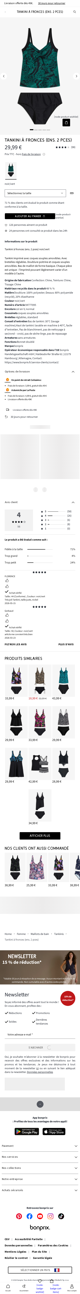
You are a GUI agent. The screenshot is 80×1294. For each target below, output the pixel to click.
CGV (7, 1239)
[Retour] (5, 12)
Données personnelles (40, 1072)
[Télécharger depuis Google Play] (27, 1131)
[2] (36, 129)
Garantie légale (42, 1258)
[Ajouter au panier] (66, 122)
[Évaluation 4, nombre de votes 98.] (62, 147)
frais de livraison (31, 154)
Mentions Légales (15, 1252)
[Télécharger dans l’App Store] (54, 1131)
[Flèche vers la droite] (76, 76)
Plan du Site (39, 1252)
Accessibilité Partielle (29, 1239)
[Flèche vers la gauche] (3, 76)
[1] (31, 129)
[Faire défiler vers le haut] (40, 1104)
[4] (44, 129)
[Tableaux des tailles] (72, 193)
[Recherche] (74, 12)
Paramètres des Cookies (53, 1245)
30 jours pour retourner (51, 3)
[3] (40, 129)
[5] (48, 129)
